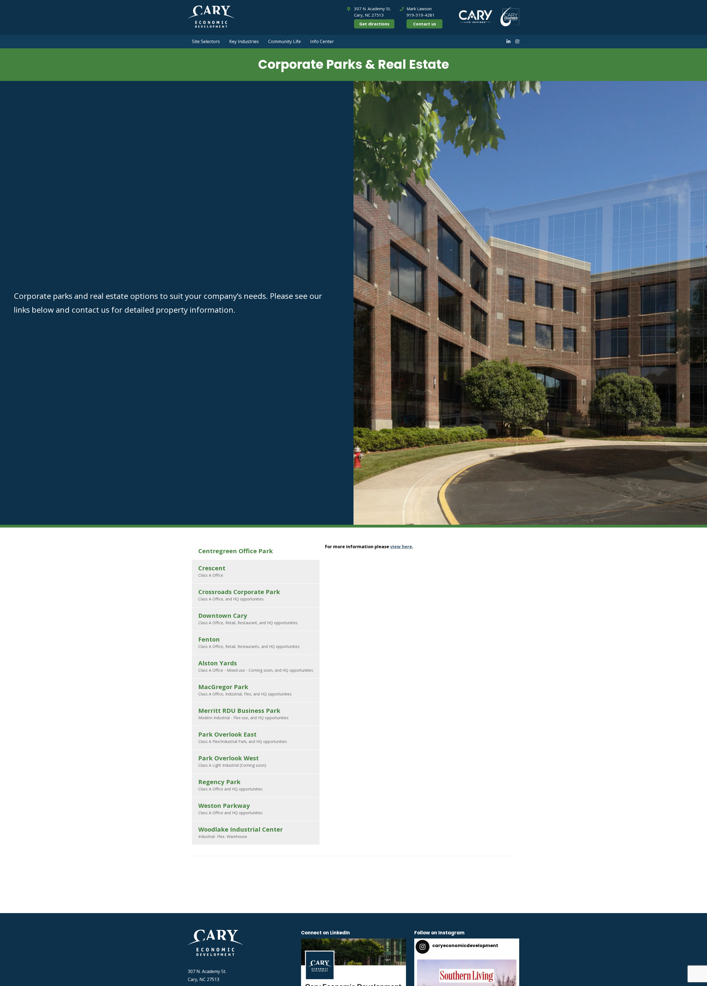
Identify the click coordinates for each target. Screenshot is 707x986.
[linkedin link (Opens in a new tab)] (508, 41)
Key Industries (244, 41)
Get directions (374, 24)
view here (401, 547)
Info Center (322, 41)
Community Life (284, 41)
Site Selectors (206, 41)
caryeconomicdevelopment (466, 965)
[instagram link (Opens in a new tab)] (517, 41)
